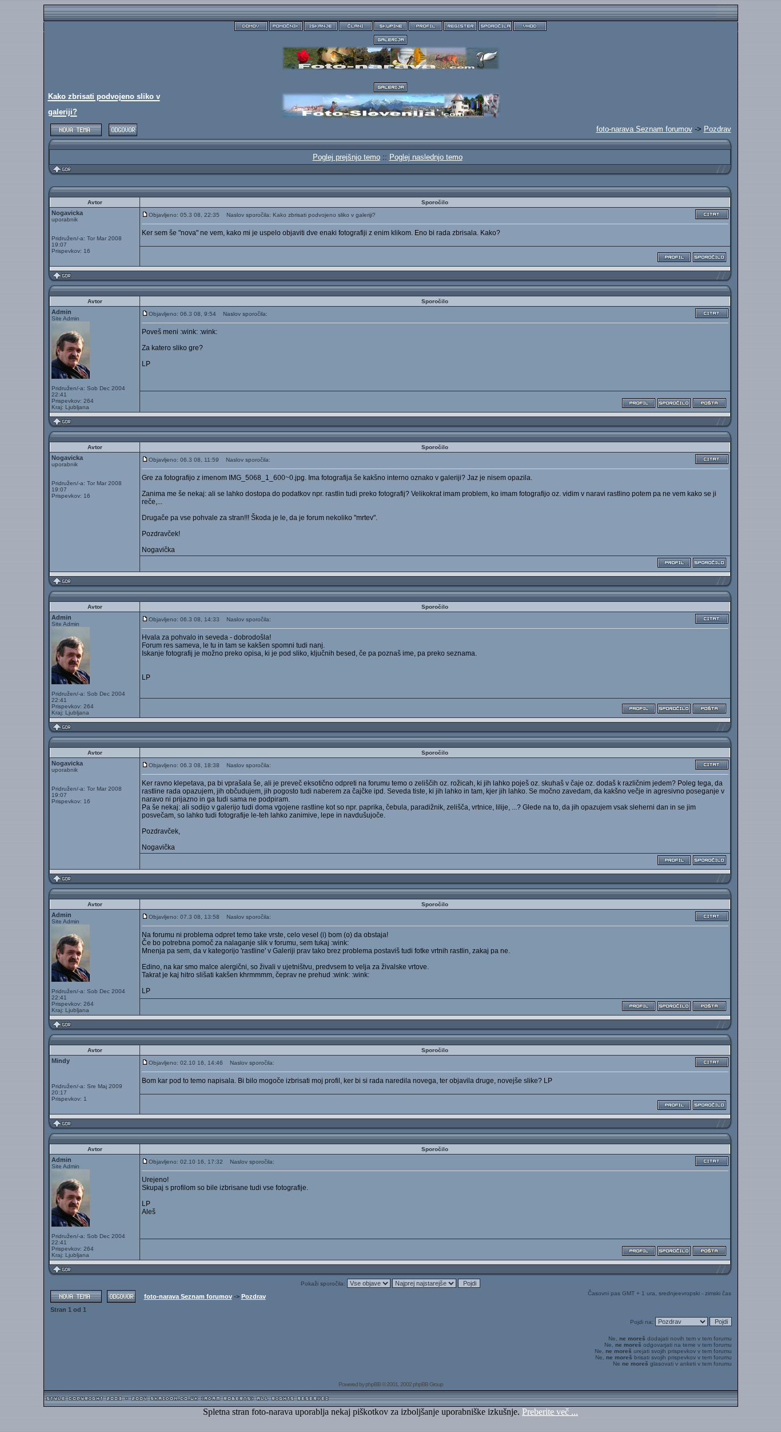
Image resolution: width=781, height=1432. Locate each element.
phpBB (373, 1384)
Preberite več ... (550, 1412)
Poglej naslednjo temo (426, 157)
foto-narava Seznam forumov (188, 1296)
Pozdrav (717, 129)
